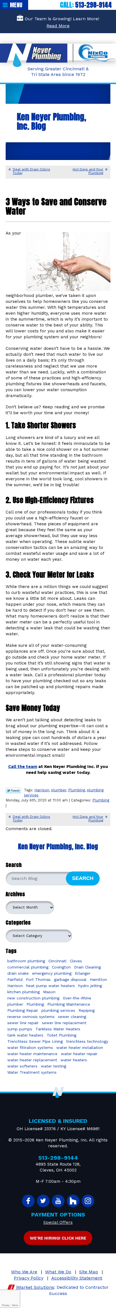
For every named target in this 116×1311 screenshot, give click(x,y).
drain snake (18, 973)
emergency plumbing (52, 973)
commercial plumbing (27, 967)
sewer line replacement (64, 1023)
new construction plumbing (33, 998)
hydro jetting (90, 985)
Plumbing (76, 790)
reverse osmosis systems (31, 1016)
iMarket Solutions (35, 1287)
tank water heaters (25, 1035)
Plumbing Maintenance (68, 1004)
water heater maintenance (32, 1053)
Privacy (5, 1305)
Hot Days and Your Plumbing (88, 171)
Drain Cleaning (87, 967)
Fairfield (15, 979)
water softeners (22, 1066)
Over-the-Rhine (77, 998)
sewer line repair (23, 1023)
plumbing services (58, 1010)
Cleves (76, 961)
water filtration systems (30, 1047)
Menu (16, 5)
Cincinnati (57, 961)
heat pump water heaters (50, 985)
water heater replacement (32, 1060)
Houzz (73, 1201)
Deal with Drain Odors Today (31, 171)
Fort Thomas (38, 979)
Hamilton (98, 979)
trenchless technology (87, 1041)
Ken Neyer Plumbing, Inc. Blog (58, 847)
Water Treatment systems (32, 1072)
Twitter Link (13, 790)
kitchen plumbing (23, 992)
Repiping (87, 1010)
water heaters (74, 1060)
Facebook (28, 1201)
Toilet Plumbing (61, 1035)
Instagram (88, 1201)
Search (82, 878)
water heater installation (79, 1047)
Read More (58, 25)
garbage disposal (70, 979)
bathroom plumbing (26, 961)
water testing (53, 1066)
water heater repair (79, 1053)
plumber (58, 790)
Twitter (43, 1201)
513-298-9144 (93, 5)
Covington (61, 967)
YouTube (58, 1201)
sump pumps (19, 1029)
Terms (15, 1305)
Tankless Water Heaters (57, 1029)
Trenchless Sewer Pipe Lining (35, 1041)
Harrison (41, 790)
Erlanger (82, 973)
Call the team (22, 766)
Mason (49, 992)
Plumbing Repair (22, 1010)
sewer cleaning (72, 1016)
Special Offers (58, 1222)
